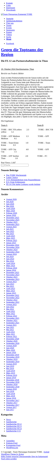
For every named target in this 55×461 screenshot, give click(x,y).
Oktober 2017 (11, 403)
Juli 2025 (10, 229)
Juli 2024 (10, 256)
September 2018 (12, 387)
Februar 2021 (11, 336)
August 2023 (11, 282)
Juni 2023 (10, 284)
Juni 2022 (10, 307)
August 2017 (11, 407)
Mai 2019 (10, 368)
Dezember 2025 (12, 218)
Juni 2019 (10, 366)
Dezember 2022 (12, 295)
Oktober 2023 (11, 277)
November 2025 (12, 220)
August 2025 (11, 227)
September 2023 (12, 279)
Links (8, 5)
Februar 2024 (11, 268)
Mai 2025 (10, 234)
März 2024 (10, 266)
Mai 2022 (10, 309)
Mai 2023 (10, 286)
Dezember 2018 (12, 380)
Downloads (10, 10)
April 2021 (10, 332)
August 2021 (11, 325)
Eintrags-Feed (11, 443)
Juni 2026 (10, 204)
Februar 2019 (11, 375)
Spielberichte (11, 422)
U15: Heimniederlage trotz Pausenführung (23, 180)
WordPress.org (12, 448)
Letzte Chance (12, 177)
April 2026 (10, 208)
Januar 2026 (11, 215)
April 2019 (10, 371)
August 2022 (11, 304)
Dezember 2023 (12, 272)
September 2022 (12, 302)
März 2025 (10, 238)
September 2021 (12, 323)
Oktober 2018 (11, 384)
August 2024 (11, 254)
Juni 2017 (10, 410)
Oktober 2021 (11, 320)
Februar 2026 (11, 213)
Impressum (10, 8)
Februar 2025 (11, 240)
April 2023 (10, 288)
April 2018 (10, 394)
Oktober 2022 (11, 300)
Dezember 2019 (12, 355)
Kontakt (9, 3)
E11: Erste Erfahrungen (15, 182)
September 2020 (12, 343)
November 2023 (12, 275)
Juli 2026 (10, 202)
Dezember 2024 (12, 245)
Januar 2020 (11, 352)
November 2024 (12, 247)
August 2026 (11, 199)
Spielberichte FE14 (14, 429)
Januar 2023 (11, 293)
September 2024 (12, 252)
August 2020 (11, 346)
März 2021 (10, 334)
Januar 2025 (11, 243)
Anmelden (10, 441)
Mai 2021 (10, 330)
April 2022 (10, 311)
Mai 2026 (10, 206)
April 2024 (10, 263)
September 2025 (12, 224)
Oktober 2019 (11, 359)
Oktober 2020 (11, 341)
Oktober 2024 (11, 250)
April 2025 (10, 236)
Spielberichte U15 (13, 431)
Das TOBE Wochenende (16, 175)
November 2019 (12, 357)
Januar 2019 (11, 378)
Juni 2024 (10, 259)
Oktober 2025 (11, 222)
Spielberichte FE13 (14, 426)
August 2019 (11, 364)
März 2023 (10, 291)
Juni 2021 (10, 327)
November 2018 (12, 382)
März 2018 (10, 396)
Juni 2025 (10, 231)
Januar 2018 (11, 398)
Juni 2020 (10, 348)
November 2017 (12, 400)
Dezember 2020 (12, 339)
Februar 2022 (11, 316)
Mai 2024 (10, 261)
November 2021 (12, 318)
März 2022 (10, 314)
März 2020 (10, 350)
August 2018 (11, 389)
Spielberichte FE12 (14, 424)
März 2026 (10, 211)
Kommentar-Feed (13, 445)
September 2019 (12, 362)
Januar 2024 (11, 270)
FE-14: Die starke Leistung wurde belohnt (23, 184)
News (8, 419)
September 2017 (12, 405)
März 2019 (10, 373)
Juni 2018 (10, 391)
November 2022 (12, 298)
